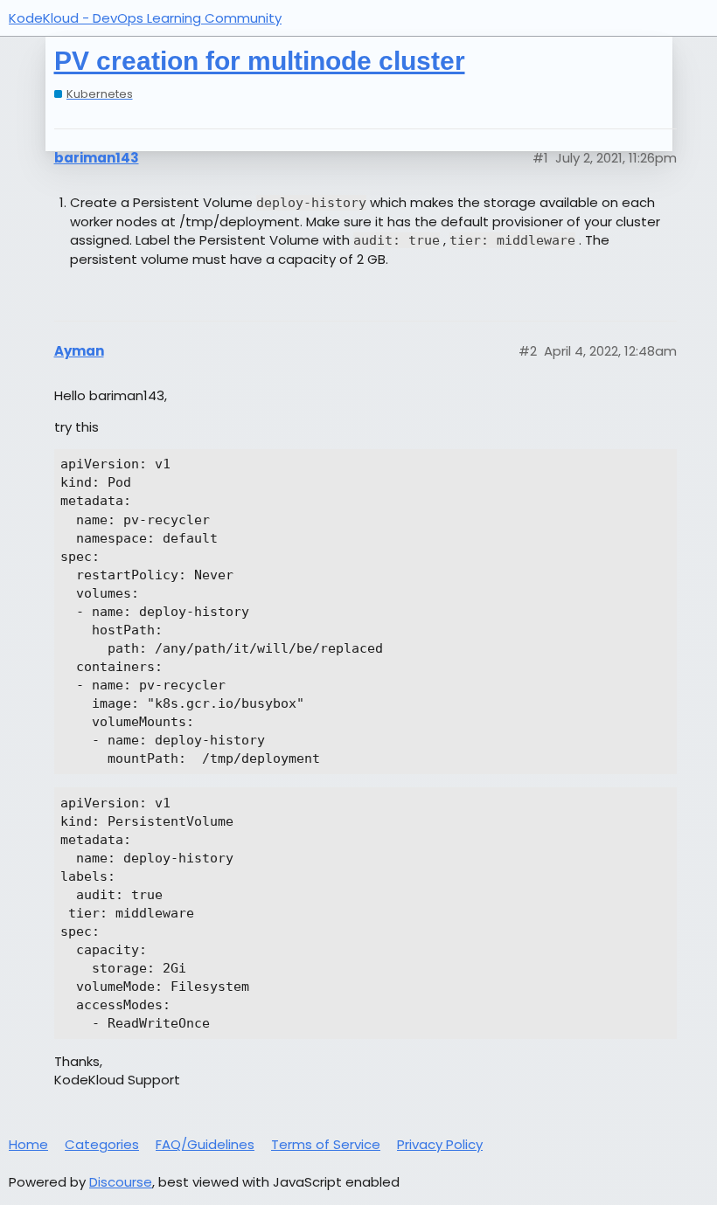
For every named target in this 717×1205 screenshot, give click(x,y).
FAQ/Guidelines (205, 1144)
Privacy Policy (440, 1144)
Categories (102, 1144)
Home (28, 1144)
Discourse (120, 1182)
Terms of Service (325, 1144)
